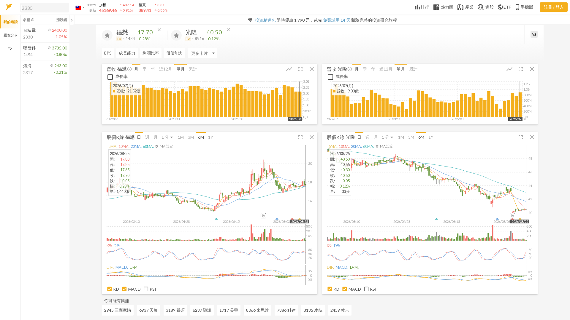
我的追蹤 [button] (11, 22)
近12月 (165, 68)
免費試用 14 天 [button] (336, 20)
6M (201, 137)
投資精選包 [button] (265, 20)
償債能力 (174, 52)
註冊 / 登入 (554, 6)
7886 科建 (286, 310)
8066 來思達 (257, 310)
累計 (193, 68)
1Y (210, 137)
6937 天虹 (148, 310)
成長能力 (127, 52)
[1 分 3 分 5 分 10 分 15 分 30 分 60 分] (168, 137)
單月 (180, 68)
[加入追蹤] (107, 35)
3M (191, 137)
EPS (108, 52)
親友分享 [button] (11, 35)
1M (181, 137)
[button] (43, 7)
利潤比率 (150, 52)
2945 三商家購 (117, 310)
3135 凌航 (313, 310)
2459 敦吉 (339, 310)
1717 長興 (228, 310)
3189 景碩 (175, 310)
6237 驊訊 (202, 310)
